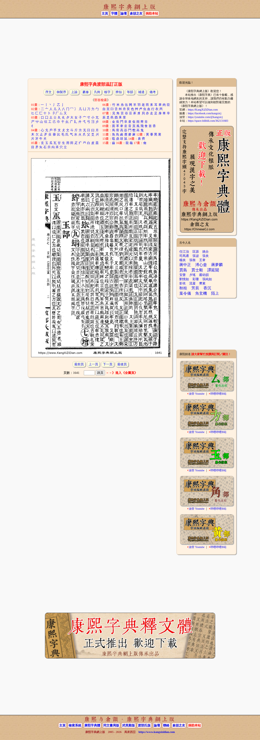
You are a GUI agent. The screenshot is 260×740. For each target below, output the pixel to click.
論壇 (123, 13)
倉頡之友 (136, 13)
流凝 (192, 283)
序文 (48, 92)
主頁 (105, 13)
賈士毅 (197, 270)
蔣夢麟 (217, 265)
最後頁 (122, 364)
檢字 (107, 92)
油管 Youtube (196, 393)
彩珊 (195, 279)
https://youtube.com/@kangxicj (205, 117)
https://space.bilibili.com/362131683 (208, 120)
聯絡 (166, 725)
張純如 (207, 279)
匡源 (195, 251)
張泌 (195, 256)
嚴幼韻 (204, 275)
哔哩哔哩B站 (218, 393)
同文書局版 (111, 725)
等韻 (130, 92)
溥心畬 (201, 265)
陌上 (215, 293)
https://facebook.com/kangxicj (204, 113)
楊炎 (182, 260)
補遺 (141, 92)
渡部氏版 (144, 725)
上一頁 (93, 364)
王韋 (202, 260)
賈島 (183, 270)
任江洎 (184, 251)
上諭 (74, 92)
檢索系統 (75, 725)
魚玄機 (201, 293)
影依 (182, 283)
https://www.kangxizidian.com (156, 731)
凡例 (97, 92)
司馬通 (184, 256)
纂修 (85, 92)
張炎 (205, 256)
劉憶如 (184, 279)
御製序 (61, 92)
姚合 (205, 251)
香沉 (207, 288)
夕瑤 (192, 275)
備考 (152, 92)
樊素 (202, 283)
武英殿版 (128, 725)
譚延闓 (213, 270)
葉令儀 (185, 293)
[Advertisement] (130, 49)
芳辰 (195, 288)
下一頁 (107, 364)
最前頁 (79, 364)
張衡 (192, 260)
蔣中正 (185, 265)
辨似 (118, 92)
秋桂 (183, 288)
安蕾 (182, 275)
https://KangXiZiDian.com (203, 109)
